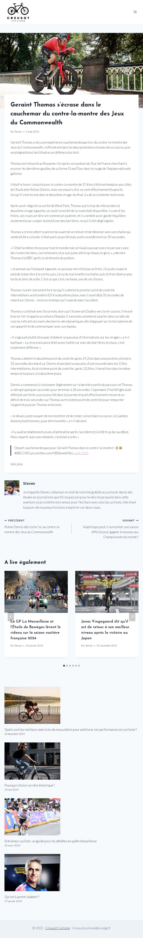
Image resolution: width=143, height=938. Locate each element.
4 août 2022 (80, 453)
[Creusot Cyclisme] (18, 12)
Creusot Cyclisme (57, 928)
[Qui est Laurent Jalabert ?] (71, 872)
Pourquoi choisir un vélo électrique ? (29, 785)
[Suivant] (132, 616)
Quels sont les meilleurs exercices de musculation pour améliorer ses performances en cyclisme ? (70, 729)
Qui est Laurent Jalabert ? (21, 897)
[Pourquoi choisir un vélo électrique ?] (71, 761)
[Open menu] (135, 12)
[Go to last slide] (11, 616)
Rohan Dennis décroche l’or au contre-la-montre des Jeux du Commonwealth (32, 526)
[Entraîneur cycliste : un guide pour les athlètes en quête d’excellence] (71, 816)
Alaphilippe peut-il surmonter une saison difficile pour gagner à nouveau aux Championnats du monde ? (111, 529)
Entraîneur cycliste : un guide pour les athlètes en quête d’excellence (50, 841)
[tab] (64, 666)
